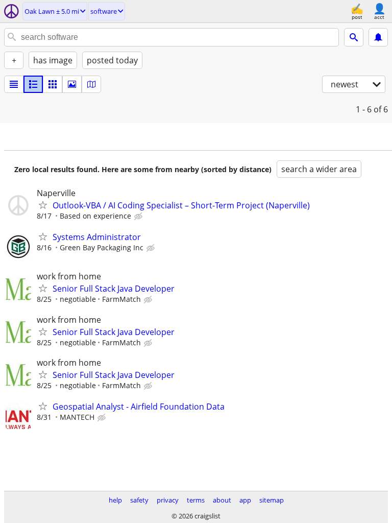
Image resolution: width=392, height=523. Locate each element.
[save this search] (378, 37)
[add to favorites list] (43, 205)
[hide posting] (139, 216)
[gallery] (72, 84)
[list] (13, 84)
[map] (91, 84)
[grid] (52, 84)
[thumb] (33, 84)
